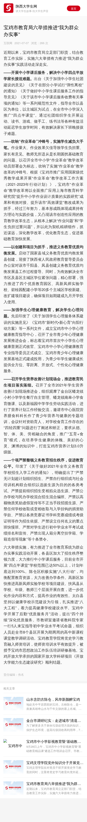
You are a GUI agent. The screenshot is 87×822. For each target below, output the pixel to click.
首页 (73, 8)
